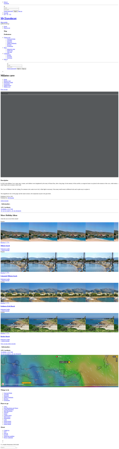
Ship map (9, 52)
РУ (7, 14)
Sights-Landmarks (11, 43)
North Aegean (7, 421)
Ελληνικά (9, 58)
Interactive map (11, 49)
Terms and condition (9, 436)
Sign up (20, 11)
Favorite (6, 13)
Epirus (5, 414)
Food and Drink (11, 39)
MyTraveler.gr (9, 18)
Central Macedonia (9, 409)
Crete (5, 419)
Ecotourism (10, 46)
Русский (9, 56)
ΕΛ (10, 14)
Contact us (6, 430)
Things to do (7, 37)
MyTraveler (11, 198)
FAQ (5, 431)
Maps (5, 47)
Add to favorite (4, 200)
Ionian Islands (7, 424)
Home (5, 26)
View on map (4, 89)
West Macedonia (8, 411)
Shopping (9, 42)
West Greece (7, 417)
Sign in (6, 2)
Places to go (7, 28)
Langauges (6, 53)
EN (5, 14)
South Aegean (7, 422)
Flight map (10, 50)
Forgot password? (8, 11)
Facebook (6, 3)
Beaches (9, 44)
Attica (5, 406)
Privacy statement (8, 437)
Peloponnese (7, 418)
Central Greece (8, 415)
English (9, 55)
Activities (9, 40)
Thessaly (6, 412)
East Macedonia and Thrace (11, 408)
